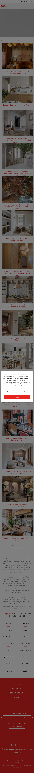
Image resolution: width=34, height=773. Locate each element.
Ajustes (24, 392)
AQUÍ (21, 380)
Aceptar (17, 397)
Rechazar (10, 392)
